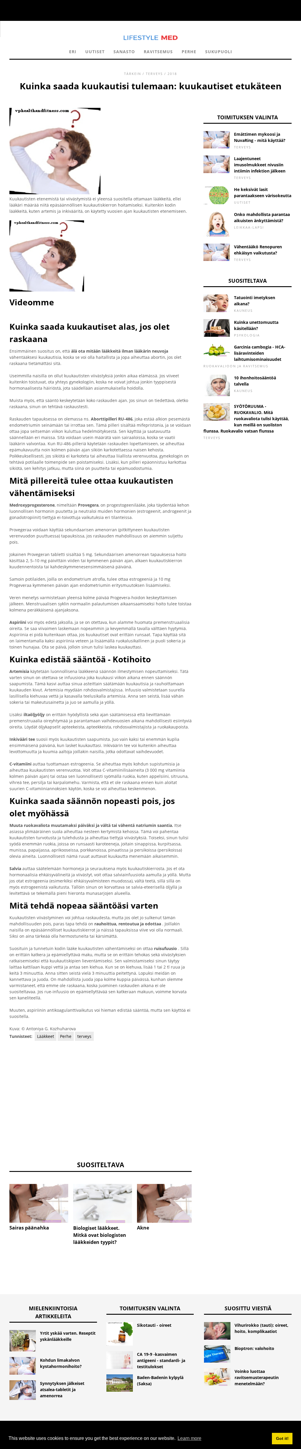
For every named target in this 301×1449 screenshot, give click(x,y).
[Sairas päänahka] (38, 1203)
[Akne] (166, 1203)
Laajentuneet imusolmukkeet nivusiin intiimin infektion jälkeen (259, 165)
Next (200, 1199)
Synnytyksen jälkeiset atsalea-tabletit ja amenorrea (62, 1389)
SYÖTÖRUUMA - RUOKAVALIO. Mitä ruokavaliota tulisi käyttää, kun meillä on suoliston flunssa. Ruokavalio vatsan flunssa (246, 418)
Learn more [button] (189, 1438)
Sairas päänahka (29, 1227)
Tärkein (132, 73)
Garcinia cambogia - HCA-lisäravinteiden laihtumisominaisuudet (259, 353)
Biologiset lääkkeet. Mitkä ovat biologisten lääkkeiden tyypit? (99, 1235)
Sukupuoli (218, 51)
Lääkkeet (45, 1036)
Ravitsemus (158, 51)
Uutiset (95, 51)
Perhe (189, 51)
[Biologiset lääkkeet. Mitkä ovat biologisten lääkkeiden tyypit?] (102, 1203)
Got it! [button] (282, 1438)
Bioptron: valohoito (254, 1348)
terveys (154, 73)
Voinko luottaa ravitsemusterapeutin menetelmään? (257, 1377)
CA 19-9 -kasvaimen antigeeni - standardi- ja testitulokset (161, 1360)
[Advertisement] (100, 1100)
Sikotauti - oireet (154, 1325)
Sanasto (124, 51)
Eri (72, 51)
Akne (143, 1227)
